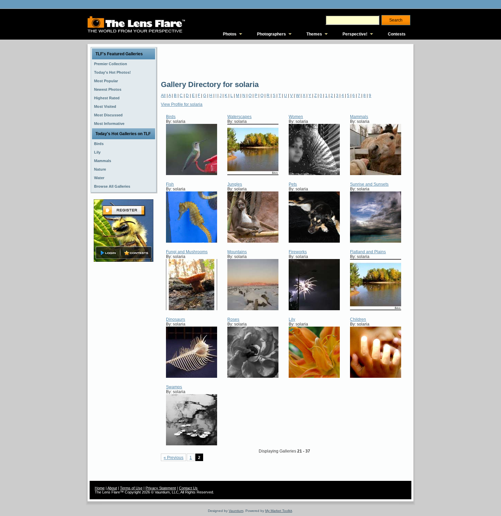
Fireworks (298, 251)
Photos (230, 34)
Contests (397, 34)
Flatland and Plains (368, 251)
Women (296, 116)
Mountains (237, 251)
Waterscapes (239, 116)
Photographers (271, 34)
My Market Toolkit (278, 511)
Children (358, 319)
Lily (292, 319)
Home (100, 488)
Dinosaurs (175, 319)
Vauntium (236, 511)
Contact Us (188, 488)
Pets (293, 184)
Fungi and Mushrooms (187, 251)
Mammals (359, 116)
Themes (314, 34)
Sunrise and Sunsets (369, 184)
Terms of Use (131, 488)
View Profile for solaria (181, 104)
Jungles (234, 184)
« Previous (173, 457)
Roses (233, 319)
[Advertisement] (285, 61)
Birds (171, 116)
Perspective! (355, 34)
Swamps (174, 387)
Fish (170, 184)
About (112, 488)
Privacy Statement (161, 488)
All (163, 95)
